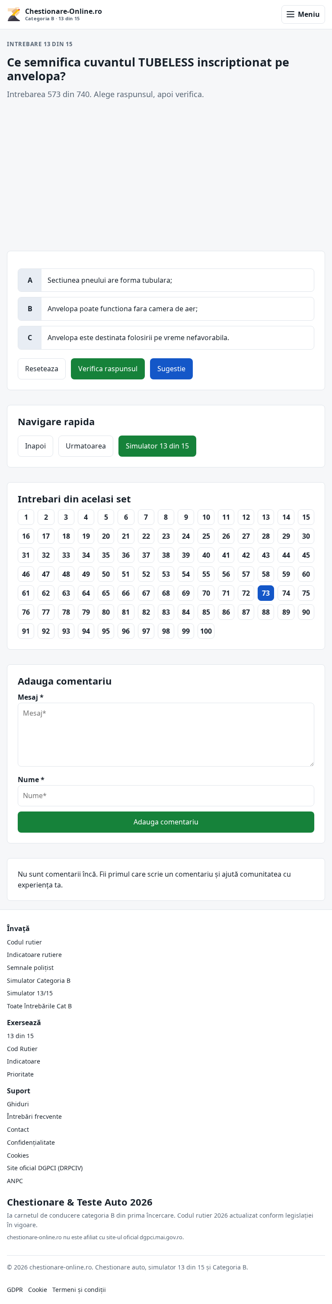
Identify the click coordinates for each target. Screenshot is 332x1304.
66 (126, 593)
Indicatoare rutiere (34, 954)
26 (226, 536)
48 (66, 574)
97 (146, 631)
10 (206, 517)
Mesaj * (31, 697)
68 (166, 593)
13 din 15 (20, 1036)
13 (266, 517)
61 (26, 593)
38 (166, 555)
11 (226, 517)
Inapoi (35, 446)
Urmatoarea (86, 446)
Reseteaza (41, 368)
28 (266, 536)
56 (226, 574)
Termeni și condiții (79, 1289)
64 (86, 593)
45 (306, 555)
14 (286, 517)
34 (86, 555)
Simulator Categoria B (38, 980)
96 (126, 631)
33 (66, 555)
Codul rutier (24, 942)
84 (186, 612)
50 (106, 574)
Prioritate (20, 1074)
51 (126, 574)
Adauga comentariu (166, 822)
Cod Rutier (22, 1049)
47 (46, 574)
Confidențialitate (31, 1142)
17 (46, 536)
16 (26, 536)
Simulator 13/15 (30, 993)
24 (186, 536)
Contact (18, 1129)
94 (86, 631)
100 (206, 631)
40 (206, 555)
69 (186, 593)
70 (206, 593)
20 (106, 536)
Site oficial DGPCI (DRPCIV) (45, 1168)
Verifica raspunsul (107, 368)
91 (26, 631)
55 (206, 574)
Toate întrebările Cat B (39, 1006)
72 (246, 593)
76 (26, 612)
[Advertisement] (166, 175)
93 (66, 631)
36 (126, 555)
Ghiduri (18, 1104)
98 (166, 631)
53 (166, 574)
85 (206, 612)
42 (246, 555)
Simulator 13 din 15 (157, 446)
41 (226, 555)
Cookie (37, 1289)
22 (146, 536)
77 (46, 612)
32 (46, 555)
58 (266, 574)
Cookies (18, 1155)
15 (306, 517)
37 (146, 555)
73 (266, 593)
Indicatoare (23, 1061)
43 (266, 555)
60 (306, 574)
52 (146, 574)
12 (246, 517)
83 (166, 612)
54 (186, 574)
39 (186, 555)
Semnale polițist (30, 967)
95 (106, 631)
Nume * (31, 779)
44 (286, 555)
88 (266, 612)
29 (286, 536)
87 (246, 612)
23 (166, 536)
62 (46, 593)
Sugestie (171, 368)
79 (86, 612)
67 (146, 593)
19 (86, 536)
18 (66, 536)
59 (286, 574)
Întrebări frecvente (34, 1116)
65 (106, 593)
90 (306, 612)
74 (286, 593)
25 (206, 536)
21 (126, 536)
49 (86, 574)
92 (46, 631)
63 (66, 593)
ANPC (15, 1181)
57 (246, 574)
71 (226, 593)
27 (246, 536)
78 (66, 612)
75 (306, 593)
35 (106, 555)
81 (126, 612)
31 (26, 555)
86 (226, 612)
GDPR (15, 1289)
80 (106, 612)
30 (306, 536)
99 (186, 631)
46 (26, 574)
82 (146, 612)
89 (286, 612)
